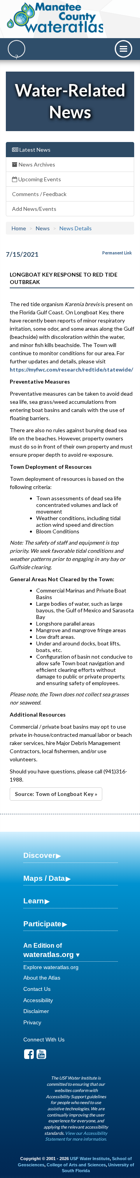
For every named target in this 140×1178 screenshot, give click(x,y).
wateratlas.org (48, 954)
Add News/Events (34, 208)
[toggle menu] (123, 49)
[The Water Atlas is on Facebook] (29, 1056)
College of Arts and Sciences (76, 1164)
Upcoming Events (39, 179)
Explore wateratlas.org (51, 967)
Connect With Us (44, 1039)
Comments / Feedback (39, 194)
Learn (33, 901)
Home (19, 228)
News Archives (36, 164)
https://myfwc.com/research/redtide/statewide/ (71, 369)
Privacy (32, 1022)
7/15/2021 (22, 254)
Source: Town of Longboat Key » (56, 794)
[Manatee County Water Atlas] (56, 17)
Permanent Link (117, 253)
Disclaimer (36, 1011)
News (43, 228)
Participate (42, 924)
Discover (39, 855)
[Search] (16, 49)
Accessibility (38, 1000)
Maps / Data (44, 878)
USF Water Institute (90, 1158)
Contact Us (37, 989)
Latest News (34, 149)
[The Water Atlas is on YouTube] (41, 1056)
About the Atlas (41, 978)
